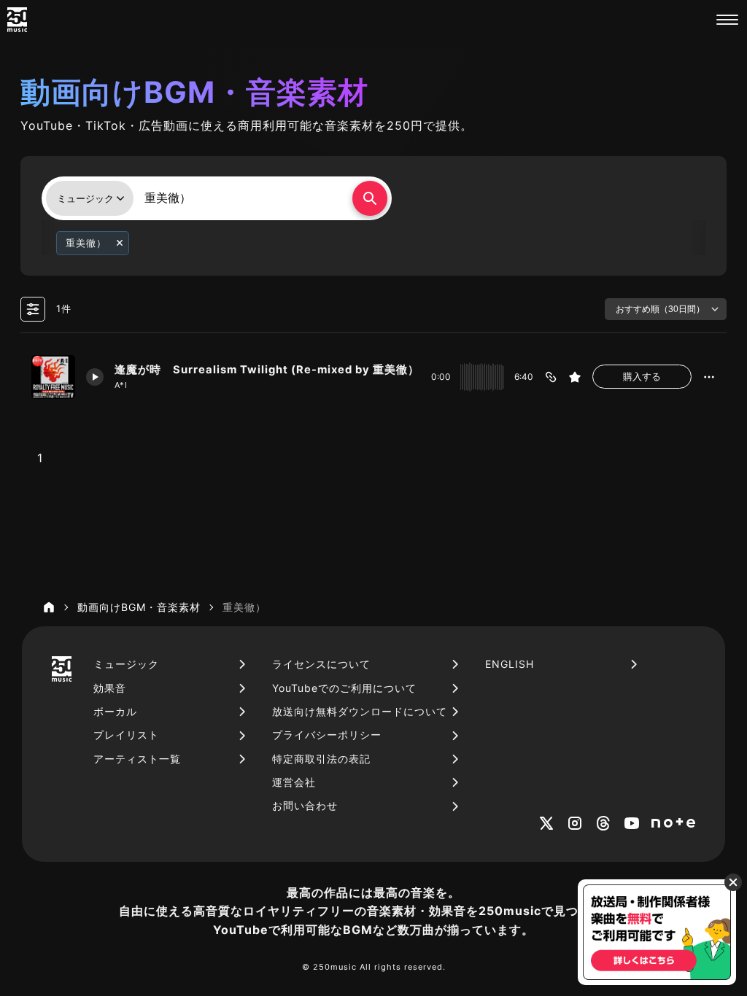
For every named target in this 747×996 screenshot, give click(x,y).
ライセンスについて (321, 664)
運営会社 (294, 782)
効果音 (109, 688)
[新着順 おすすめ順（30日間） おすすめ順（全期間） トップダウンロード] (666, 309)
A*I (121, 385)
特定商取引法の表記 (321, 758)
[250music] (17, 19)
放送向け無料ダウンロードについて (359, 711)
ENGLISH (509, 664)
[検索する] (369, 198)
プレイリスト (126, 734)
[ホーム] (48, 607)
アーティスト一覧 (137, 758)
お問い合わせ (305, 805)
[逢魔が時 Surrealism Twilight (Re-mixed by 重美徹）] (53, 377)
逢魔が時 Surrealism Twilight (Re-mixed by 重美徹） (267, 369)
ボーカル (115, 711)
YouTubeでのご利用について (344, 688)
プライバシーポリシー (327, 734)
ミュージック (126, 664)
